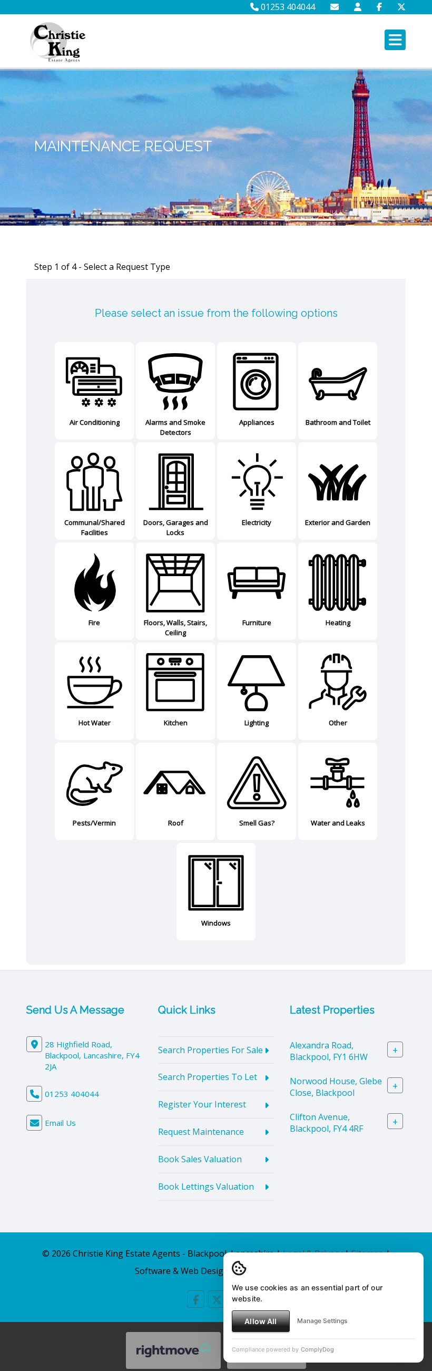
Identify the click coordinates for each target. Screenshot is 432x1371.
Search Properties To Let (207, 1077)
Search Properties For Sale (210, 1050)
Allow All (260, 1321)
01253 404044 (287, 7)
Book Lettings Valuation (206, 1186)
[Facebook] (379, 7)
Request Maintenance (201, 1131)
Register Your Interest (202, 1104)
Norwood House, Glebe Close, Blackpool (336, 1086)
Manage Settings (322, 1321)
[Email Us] (334, 7)
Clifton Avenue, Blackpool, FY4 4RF (326, 1122)
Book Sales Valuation (200, 1159)
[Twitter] (401, 7)
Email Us (60, 1122)
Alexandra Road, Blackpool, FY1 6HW (329, 1051)
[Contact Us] (357, 7)
